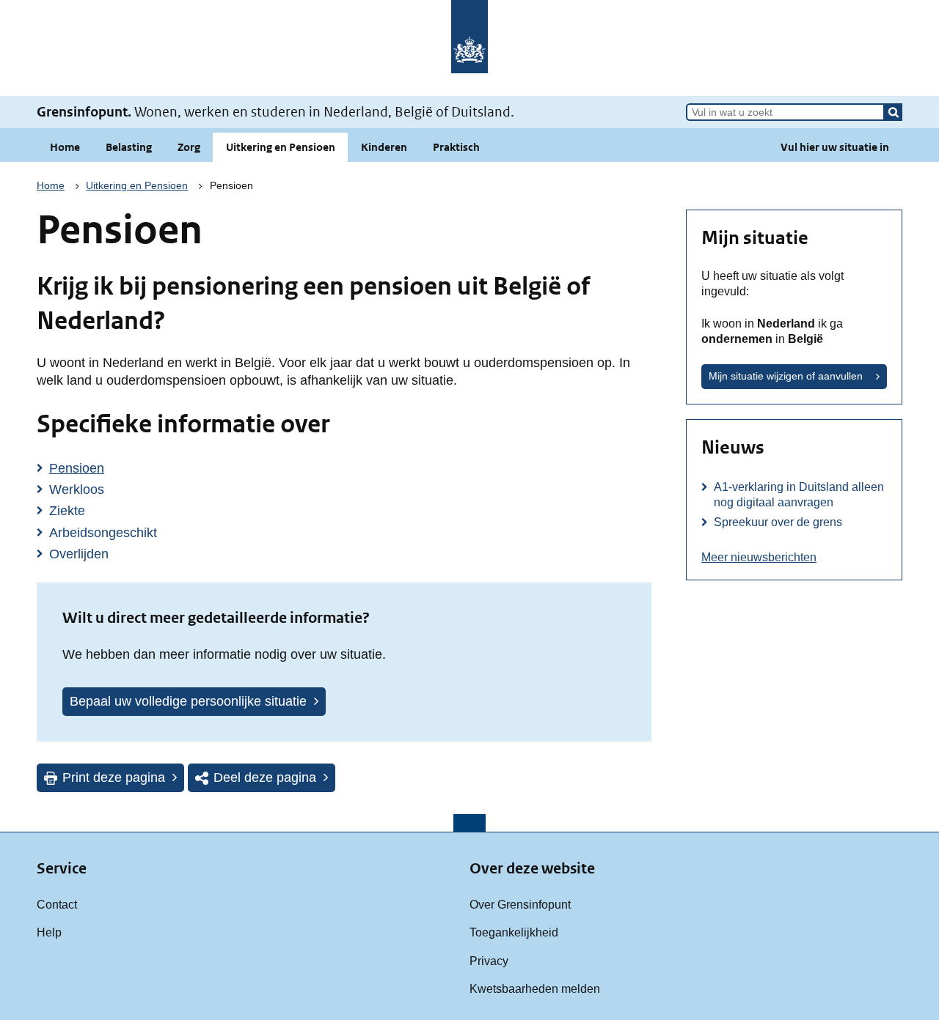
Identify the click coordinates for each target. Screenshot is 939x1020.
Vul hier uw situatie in (835, 147)
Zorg (189, 147)
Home (65, 147)
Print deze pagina (113, 777)
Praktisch (456, 147)
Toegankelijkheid (514, 932)
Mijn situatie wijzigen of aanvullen (786, 376)
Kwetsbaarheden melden (535, 988)
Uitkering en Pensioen (280, 147)
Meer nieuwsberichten (758, 556)
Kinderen (384, 147)
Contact (57, 904)
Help (49, 932)
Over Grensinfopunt (520, 904)
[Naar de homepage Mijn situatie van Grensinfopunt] (469, 48)
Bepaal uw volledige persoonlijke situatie (188, 701)
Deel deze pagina (264, 777)
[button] (893, 112)
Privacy (489, 960)
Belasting (129, 147)
